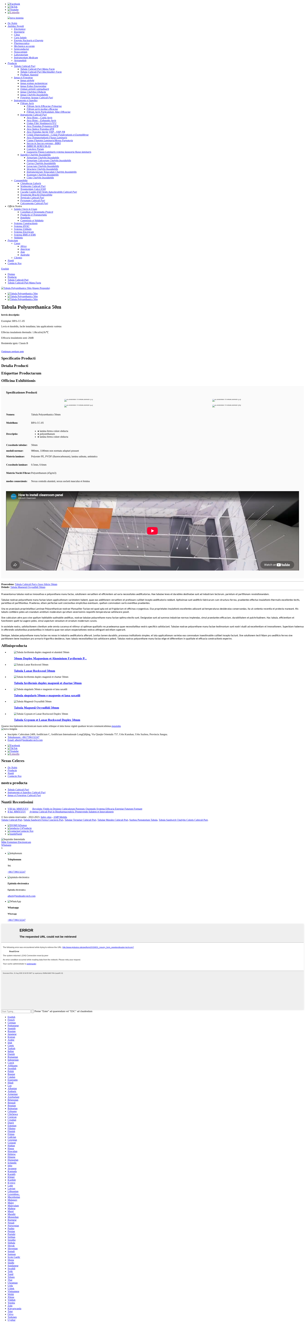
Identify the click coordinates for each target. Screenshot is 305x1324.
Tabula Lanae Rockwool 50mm (34, 670)
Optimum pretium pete (12, 351)
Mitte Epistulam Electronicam (16, 842)
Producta (12, 277)
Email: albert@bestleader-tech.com (25, 740)
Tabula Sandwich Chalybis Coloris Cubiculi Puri (183, 820)
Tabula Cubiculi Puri (18, 280)
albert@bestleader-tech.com (21, 896)
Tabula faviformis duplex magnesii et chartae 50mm (48, 683)
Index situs (46, 817)
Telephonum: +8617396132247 (23, 737)
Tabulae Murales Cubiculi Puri (112, 820)
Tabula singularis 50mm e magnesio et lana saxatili (47, 695)
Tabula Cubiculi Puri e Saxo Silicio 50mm (36, 584)
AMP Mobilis (60, 817)
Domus (11, 274)
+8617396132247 (17, 871)
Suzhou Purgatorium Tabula (143, 820)
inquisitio (116, 726)
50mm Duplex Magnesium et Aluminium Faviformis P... (50, 658)
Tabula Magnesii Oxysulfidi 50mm (27, 587)
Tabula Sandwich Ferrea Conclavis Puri (43, 820)
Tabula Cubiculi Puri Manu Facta (24, 282)
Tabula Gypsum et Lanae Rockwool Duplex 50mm (47, 720)
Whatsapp (6, 845)
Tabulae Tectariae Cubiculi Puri (80, 820)
